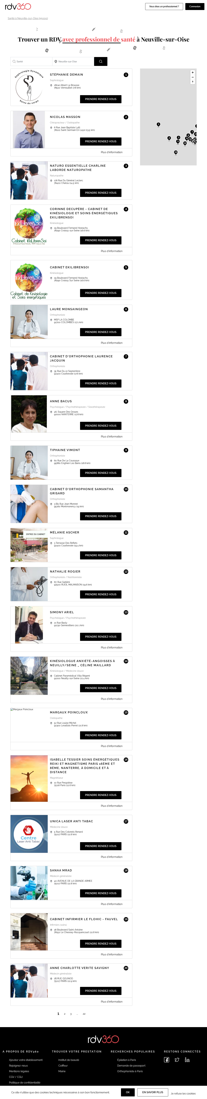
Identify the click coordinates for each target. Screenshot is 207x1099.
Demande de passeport (131, 1065)
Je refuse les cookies (183, 1093)
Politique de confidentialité (24, 1082)
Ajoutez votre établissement (26, 1060)
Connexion (194, 6)
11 (190, 139)
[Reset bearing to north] (192, 81)
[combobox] (31, 61)
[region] (168, 116)
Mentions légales (19, 1071)
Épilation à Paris (126, 1060)
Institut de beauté (68, 1060)
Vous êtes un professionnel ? (164, 6)
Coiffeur (63, 1065)
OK (128, 1092)
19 (176, 152)
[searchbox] (31, 61)
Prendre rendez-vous (100, 99)
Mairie (61, 1071)
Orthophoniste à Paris (130, 1071)
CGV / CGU (16, 1076)
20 (196, 140)
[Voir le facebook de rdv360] (166, 1059)
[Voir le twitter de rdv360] (177, 1059)
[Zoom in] (192, 72)
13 (196, 134)
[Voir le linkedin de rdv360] (187, 1059)
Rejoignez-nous (18, 1065)
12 (185, 143)
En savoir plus (152, 1092)
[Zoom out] (192, 77)
